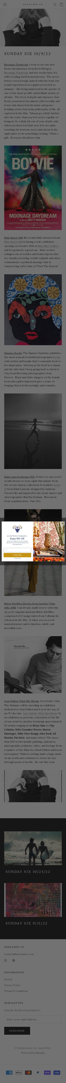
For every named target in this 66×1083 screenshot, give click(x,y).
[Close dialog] (62, 523)
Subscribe (17, 555)
